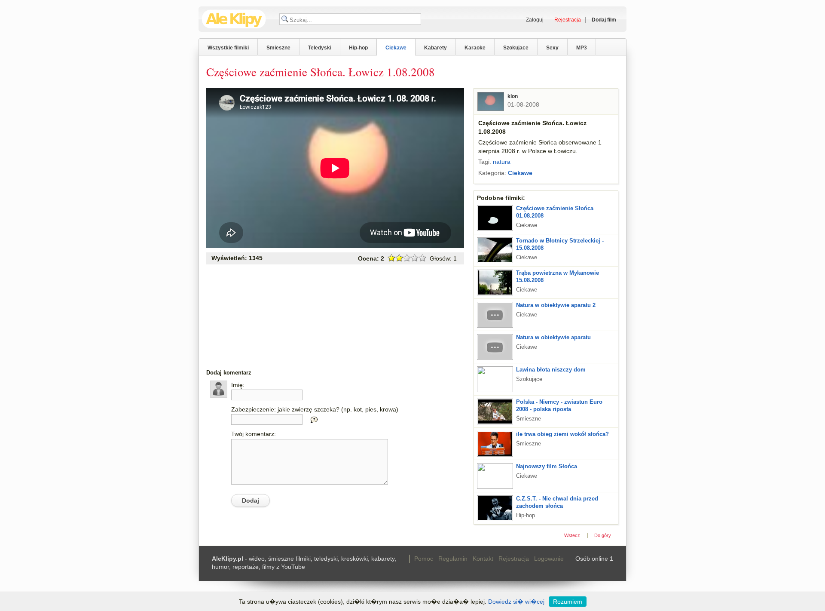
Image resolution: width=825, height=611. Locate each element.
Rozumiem (567, 601)
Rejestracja (513, 558)
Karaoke (475, 48)
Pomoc (423, 558)
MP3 (581, 48)
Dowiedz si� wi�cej (516, 601)
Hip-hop (358, 48)
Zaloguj (535, 20)
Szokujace (516, 48)
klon (512, 96)
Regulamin (453, 558)
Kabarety (435, 48)
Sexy (552, 48)
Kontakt (483, 558)
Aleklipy (234, 19)
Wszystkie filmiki (228, 48)
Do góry (602, 535)
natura (501, 161)
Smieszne (278, 48)
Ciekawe (395, 48)
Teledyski (319, 48)
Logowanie (549, 558)
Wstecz (572, 535)
